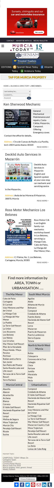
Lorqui (6, 416)
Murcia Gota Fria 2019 (12, 465)
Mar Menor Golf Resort (13, 344)
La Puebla (7, 322)
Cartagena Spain (9, 460)
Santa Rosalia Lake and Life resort (13, 369)
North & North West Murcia (39, 347)
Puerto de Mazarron (37, 332)
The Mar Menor (14, 294)
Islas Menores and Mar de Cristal (13, 309)
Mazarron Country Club (38, 425)
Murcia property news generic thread (17, 467)
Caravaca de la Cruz (37, 359)
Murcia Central (14, 384)
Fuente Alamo (34, 317)
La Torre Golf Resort (12, 325)
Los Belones (8, 334)
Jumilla (31, 371)
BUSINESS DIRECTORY (20, 85)
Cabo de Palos (9, 298)
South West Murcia (39, 294)
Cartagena (8, 301)
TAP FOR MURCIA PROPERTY (27, 77)
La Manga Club (9, 313)
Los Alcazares (9, 331)
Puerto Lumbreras (36, 335)
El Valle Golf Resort (12, 407)
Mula (30, 377)
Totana (31, 341)
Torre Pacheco (9, 380)
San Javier (7, 362)
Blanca (6, 401)
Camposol (32, 310)
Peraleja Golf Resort (12, 428)
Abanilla (6, 389)
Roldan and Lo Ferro (12, 359)
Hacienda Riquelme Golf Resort (14, 411)
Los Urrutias (8, 341)
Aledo (30, 301)
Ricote (6, 431)
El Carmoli (7, 304)
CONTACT (10, 40)
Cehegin (31, 362)
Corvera (6, 404)
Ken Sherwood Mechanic (21, 104)
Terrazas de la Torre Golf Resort (14, 375)
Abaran (6, 392)
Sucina (6, 434)
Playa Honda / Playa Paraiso (12, 351)
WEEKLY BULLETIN (40, 40)
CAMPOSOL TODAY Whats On (15, 458)
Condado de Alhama (37, 313)
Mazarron (32, 329)
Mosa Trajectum (10, 422)
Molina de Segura (11, 419)
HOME (6, 85)
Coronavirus (7, 462)
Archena (7, 398)
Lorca (30, 326)
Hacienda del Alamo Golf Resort (39, 321)
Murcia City (8, 425)
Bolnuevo (32, 307)
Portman (7, 356)
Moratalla (32, 374)
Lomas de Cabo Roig (37, 449)
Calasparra (33, 356)
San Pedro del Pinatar (12, 365)
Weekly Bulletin (9, 469)
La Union (7, 328)
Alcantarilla (8, 395)
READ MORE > (42, 147)
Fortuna (31, 368)
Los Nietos (8, 338)
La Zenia (32, 446)
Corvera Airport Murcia (12, 464)
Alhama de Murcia (36, 304)
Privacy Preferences (27, 479)
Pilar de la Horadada (12, 347)
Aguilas (31, 298)
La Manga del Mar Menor (11, 318)
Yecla (30, 380)
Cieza (30, 365)
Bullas (31, 353)
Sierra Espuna (34, 338)
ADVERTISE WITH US (24, 40)
